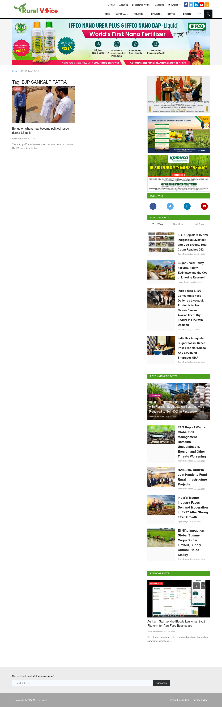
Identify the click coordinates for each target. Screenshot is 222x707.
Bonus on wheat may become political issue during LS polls (40, 130)
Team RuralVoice (185, 254)
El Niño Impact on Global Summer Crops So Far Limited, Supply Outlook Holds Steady (191, 542)
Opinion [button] (155, 13)
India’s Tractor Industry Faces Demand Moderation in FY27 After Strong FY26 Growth (193, 507)
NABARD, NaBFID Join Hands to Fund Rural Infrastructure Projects (192, 476)
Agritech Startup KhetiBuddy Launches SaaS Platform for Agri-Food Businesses (176, 623)
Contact (111, 4)
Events (187, 13)
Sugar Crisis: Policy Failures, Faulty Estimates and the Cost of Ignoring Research (193, 270)
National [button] (121, 13)
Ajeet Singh (17, 138)
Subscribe (161, 683)
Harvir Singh (183, 282)
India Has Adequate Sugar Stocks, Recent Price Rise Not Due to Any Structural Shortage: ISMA (192, 347)
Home (107, 13)
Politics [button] (139, 13)
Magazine (159, 4)
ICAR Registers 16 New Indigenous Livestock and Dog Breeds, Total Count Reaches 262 (193, 242)
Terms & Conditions (179, 699)
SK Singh (182, 329)
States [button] (172, 13)
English (174, 4)
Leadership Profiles (141, 4)
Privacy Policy (200, 699)
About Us (123, 4)
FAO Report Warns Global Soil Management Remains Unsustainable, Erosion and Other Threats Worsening (192, 442)
